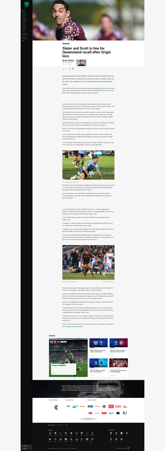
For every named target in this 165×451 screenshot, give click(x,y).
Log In (25, 448)
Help (63, 448)
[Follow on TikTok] (58, 425)
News (23, 10)
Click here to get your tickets (74, 326)
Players (24, 21)
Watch (24, 12)
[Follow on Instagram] (66, 425)
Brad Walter (68, 60)
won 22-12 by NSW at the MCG (96, 88)
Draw (23, 17)
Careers (60, 448)
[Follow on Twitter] (63, 425)
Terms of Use (49, 448)
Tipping (24, 28)
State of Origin (66, 43)
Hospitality (24, 38)
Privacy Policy (55, 448)
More (23, 30)
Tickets (24, 36)
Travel (24, 14)
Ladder (24, 19)
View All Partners (88, 418)
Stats (23, 23)
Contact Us (67, 448)
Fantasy (24, 26)
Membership (25, 33)
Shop (23, 40)
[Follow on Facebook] (60, 425)
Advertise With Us (73, 448)
